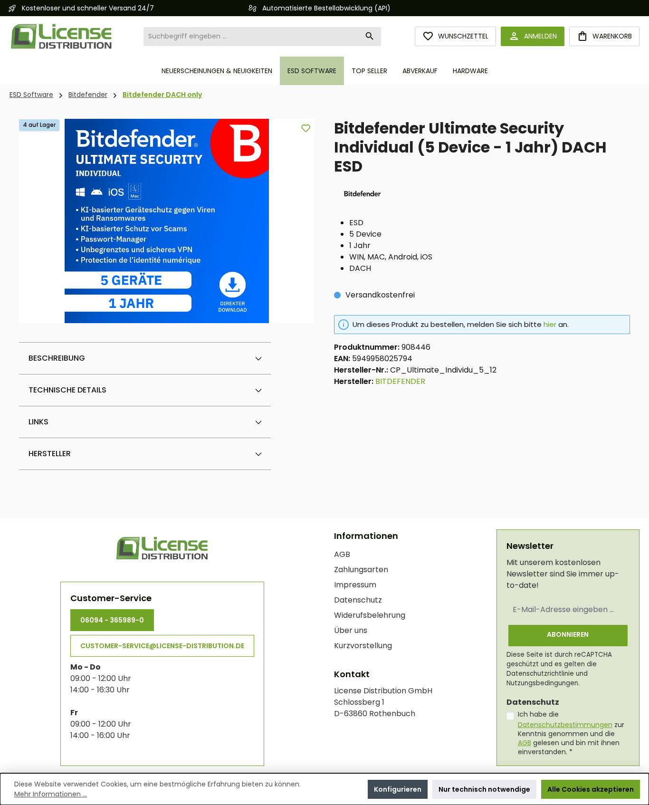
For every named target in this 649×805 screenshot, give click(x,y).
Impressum (355, 584)
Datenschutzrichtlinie (540, 673)
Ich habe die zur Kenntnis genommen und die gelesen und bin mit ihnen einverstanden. (571, 733)
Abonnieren (568, 634)
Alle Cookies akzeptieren (590, 789)
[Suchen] (370, 36)
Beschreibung (57, 358)
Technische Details (67, 389)
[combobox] (251, 36)
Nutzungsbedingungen (542, 683)
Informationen (366, 536)
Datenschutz (358, 599)
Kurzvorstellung (363, 645)
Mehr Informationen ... (50, 794)
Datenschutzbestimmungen (565, 724)
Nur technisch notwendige (484, 789)
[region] (167, 221)
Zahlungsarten (361, 569)
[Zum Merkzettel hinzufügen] (305, 128)
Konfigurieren (397, 789)
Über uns (350, 630)
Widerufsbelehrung (369, 615)
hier (550, 324)
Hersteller (50, 453)
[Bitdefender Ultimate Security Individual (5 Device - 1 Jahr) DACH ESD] (167, 221)
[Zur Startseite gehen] (62, 36)
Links (38, 421)
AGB (342, 554)
